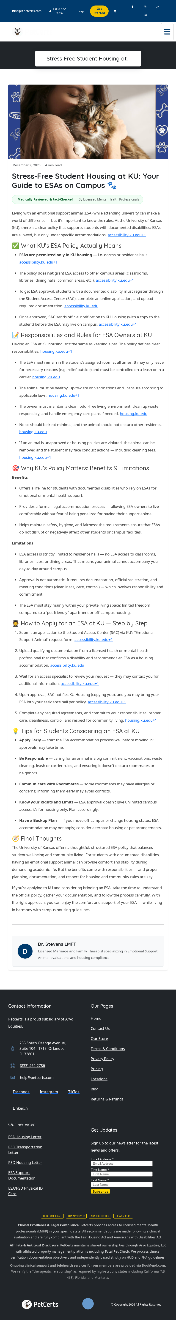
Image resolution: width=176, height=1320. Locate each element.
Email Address (102, 1159)
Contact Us (100, 1028)
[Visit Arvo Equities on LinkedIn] (145, 15)
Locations (99, 1078)
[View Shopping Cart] (114, 11)
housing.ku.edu (46, 377)
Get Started (99, 11)
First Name (100, 1170)
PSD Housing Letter (25, 1162)
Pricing (97, 1068)
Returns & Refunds (107, 1099)
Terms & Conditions (108, 1048)
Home (96, 1018)
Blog (95, 1089)
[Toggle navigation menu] (167, 31)
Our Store (99, 1038)
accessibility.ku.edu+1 (127, 234)
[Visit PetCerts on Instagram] (145, 7)
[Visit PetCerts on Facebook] (132, 7)
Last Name (100, 1180)
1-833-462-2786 (60, 11)
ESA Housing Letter (24, 1136)
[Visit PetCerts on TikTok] (157, 7)
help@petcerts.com (28, 11)
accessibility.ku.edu (81, 305)
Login (81, 11)
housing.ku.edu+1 (56, 351)
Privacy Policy (102, 1058)
